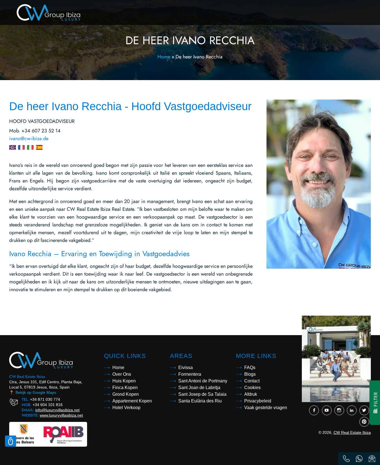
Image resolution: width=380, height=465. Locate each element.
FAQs (249, 367)
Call (346, 458)
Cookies (252, 387)
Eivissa (185, 367)
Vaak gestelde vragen (265, 407)
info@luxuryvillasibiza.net (57, 410)
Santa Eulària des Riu (200, 401)
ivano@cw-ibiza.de (28, 138)
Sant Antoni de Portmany (202, 381)
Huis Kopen (124, 381)
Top (10, 441)
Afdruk (250, 394)
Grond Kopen (125, 394)
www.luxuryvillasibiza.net (61, 415)
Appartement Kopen (132, 401)
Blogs (250, 374)
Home (163, 56)
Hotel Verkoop (126, 407)
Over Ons (121, 374)
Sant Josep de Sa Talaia (202, 394)
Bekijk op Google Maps (32, 392)
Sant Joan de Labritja (199, 387)
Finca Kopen (125, 387)
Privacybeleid (257, 401)
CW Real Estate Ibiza (352, 432)
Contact (252, 381)
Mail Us (372, 458)
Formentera (189, 374)
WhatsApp (359, 458)
